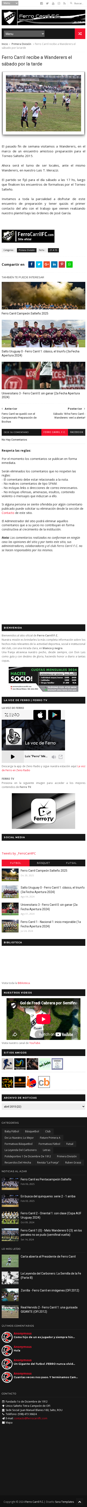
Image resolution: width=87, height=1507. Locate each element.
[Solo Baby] (45, 1069)
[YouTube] (53, 3)
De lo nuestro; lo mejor (19, 1138)
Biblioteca (24, 983)
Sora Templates (64, 1502)
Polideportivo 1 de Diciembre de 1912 (28, 1156)
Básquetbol (32, 1131)
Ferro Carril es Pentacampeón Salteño (46, 1179)
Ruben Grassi (73, 1162)
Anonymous (23, 1333)
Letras (46, 1150)
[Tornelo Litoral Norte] (31, 1087)
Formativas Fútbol (49, 1144)
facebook (76, 432)
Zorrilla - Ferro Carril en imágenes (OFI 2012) (50, 1290)
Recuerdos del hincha (18, 1162)
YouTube (34, 1043)
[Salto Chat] (20, 1087)
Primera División (21, 44)
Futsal (71, 862)
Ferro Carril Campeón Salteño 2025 (25, 313)
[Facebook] (41, 3)
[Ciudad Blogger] (44, 1087)
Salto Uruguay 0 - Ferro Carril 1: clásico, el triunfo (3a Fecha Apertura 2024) (40, 353)
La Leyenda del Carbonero (21, 1150)
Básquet (43, 862)
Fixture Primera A (50, 1138)
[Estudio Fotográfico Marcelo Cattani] (20, 1069)
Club (48, 1131)
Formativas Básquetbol (19, 1144)
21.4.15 (53, 250)
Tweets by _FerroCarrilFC (19, 853)
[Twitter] (47, 3)
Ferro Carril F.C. (55, 432)
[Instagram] (59, 3)
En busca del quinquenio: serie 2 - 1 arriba (48, 1196)
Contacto (8, 513)
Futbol (15, 862)
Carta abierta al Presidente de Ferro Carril (48, 1256)
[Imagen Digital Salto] (32, 1069)
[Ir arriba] (79, 1501)
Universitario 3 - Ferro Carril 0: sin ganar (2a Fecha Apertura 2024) (41, 395)
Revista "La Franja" (48, 1162)
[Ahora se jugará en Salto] (43, 137)
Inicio (5, 44)
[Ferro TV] (43, 828)
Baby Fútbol (12, 1131)
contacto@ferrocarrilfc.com (30, 1418)
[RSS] (64, 3)
